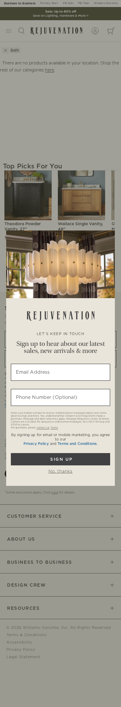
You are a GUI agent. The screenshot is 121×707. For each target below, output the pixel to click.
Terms (54, 428)
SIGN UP (60, 459)
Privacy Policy (36, 443)
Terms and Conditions (77, 443)
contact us (43, 428)
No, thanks (60, 471)
